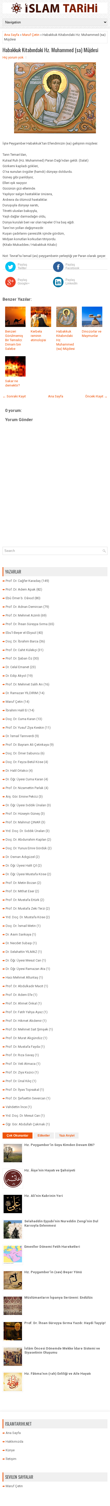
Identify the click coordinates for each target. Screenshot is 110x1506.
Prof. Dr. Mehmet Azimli (23, 615)
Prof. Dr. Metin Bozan (21, 883)
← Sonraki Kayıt (14, 396)
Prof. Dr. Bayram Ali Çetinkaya (27, 745)
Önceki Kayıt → (96, 396)
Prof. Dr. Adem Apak (21, 589)
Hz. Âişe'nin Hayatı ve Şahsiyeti (49, 1170)
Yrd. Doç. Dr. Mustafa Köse (25, 917)
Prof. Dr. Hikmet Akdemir (24, 1021)
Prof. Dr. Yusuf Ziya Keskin (25, 727)
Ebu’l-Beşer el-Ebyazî (21, 633)
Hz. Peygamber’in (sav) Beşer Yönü (53, 1272)
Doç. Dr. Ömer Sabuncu (23, 753)
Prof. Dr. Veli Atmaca (21, 1064)
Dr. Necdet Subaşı (19, 943)
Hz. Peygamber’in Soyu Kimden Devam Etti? (59, 1145)
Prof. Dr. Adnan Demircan (24, 607)
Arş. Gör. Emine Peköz (22, 796)
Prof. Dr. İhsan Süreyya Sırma (27, 624)
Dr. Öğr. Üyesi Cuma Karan (24, 779)
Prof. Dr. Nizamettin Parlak (24, 788)
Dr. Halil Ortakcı (17, 770)
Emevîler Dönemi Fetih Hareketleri (52, 1247)
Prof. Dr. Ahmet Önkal (21, 1003)
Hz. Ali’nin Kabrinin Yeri (43, 1196)
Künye (10, 1450)
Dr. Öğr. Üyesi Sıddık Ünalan (26, 805)
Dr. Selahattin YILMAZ (21, 952)
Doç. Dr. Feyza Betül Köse (24, 762)
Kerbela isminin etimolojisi (38, 335)
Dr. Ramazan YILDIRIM (22, 693)
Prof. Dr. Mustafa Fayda (23, 1047)
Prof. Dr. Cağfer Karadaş (23, 581)
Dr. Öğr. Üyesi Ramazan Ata (25, 969)
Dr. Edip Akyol (16, 676)
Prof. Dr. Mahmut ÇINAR (23, 822)
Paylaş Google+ (24, 281)
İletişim (11, 1459)
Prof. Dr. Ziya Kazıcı (20, 1072)
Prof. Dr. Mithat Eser (20, 891)
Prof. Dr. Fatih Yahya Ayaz (24, 1012)
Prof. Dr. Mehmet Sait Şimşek (27, 1029)
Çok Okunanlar (17, 1135)
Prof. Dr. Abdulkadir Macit (24, 986)
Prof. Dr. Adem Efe (19, 995)
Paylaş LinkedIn (71, 281)
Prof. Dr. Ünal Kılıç (18, 1081)
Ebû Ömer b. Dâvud (20, 598)
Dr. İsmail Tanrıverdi (20, 736)
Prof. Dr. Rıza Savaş (20, 1055)
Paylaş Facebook (72, 266)
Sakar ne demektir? (12, 383)
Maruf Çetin (30, 35)
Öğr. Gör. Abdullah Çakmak (25, 1124)
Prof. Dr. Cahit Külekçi (21, 650)
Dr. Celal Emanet (17, 667)
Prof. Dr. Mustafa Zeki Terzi (25, 908)
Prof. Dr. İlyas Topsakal (22, 1090)
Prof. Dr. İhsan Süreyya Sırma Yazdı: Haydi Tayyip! (65, 1323)
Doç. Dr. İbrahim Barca (22, 641)
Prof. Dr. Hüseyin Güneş (23, 813)
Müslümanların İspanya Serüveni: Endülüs (58, 1297)
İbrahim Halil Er (17, 710)
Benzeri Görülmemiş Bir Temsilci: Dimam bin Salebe (14, 340)
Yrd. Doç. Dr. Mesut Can (23, 1115)
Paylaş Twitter (22, 266)
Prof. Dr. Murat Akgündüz (24, 1038)
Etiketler (44, 1135)
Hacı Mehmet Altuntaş (22, 977)
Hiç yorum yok (13, 57)
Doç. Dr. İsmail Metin (21, 926)
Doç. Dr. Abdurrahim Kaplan (26, 839)
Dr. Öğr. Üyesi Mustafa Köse (26, 874)
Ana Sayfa (11, 35)
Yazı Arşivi (66, 1135)
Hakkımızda (14, 1441)
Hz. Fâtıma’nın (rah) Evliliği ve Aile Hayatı (57, 1373)
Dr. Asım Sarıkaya (18, 934)
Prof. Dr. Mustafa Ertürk (22, 900)
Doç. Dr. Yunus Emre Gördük (26, 848)
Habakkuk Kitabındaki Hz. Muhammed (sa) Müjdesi (50, 50)
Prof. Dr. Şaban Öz (19, 658)
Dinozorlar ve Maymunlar (91, 333)
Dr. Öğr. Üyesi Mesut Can (23, 960)
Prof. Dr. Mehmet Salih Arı (24, 684)
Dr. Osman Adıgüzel (20, 857)
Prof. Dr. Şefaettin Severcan (26, 1098)
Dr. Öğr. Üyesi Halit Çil (21, 865)
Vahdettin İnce (16, 1107)
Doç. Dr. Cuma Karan (21, 719)
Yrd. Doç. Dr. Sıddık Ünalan (25, 831)
